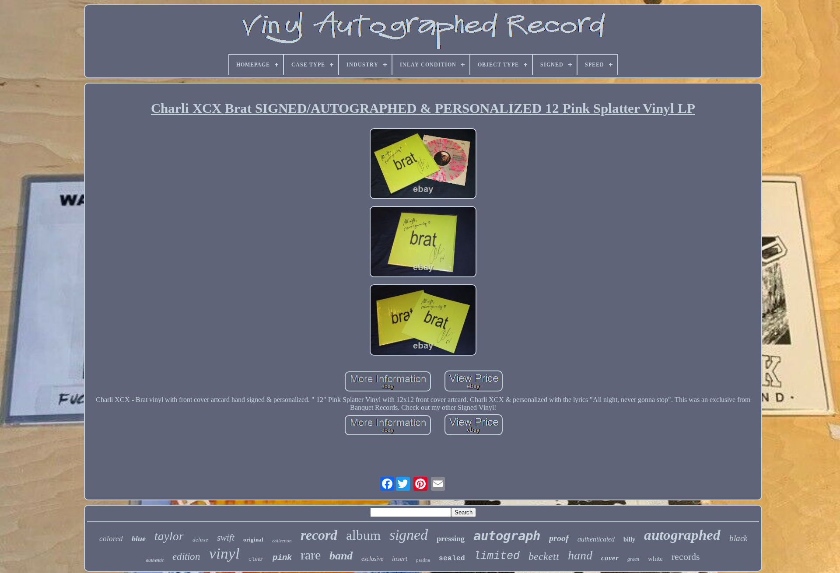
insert (399, 558)
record (319, 535)
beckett (543, 556)
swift (225, 537)
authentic (155, 560)
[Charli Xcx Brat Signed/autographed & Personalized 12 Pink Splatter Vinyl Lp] (423, 165)
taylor (169, 536)
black (738, 538)
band (341, 555)
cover (610, 558)
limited (497, 556)
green (633, 559)
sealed (452, 559)
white (655, 558)
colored (111, 539)
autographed (682, 535)
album (363, 535)
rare (311, 555)
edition (186, 556)
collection (282, 540)
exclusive (372, 559)
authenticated (596, 539)
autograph (506, 535)
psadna (423, 560)
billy (629, 539)
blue (139, 538)
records (686, 556)
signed (408, 535)
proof (559, 538)
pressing (451, 538)
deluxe (200, 539)
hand (580, 555)
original (253, 539)
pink (282, 558)
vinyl (224, 553)
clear (256, 559)
